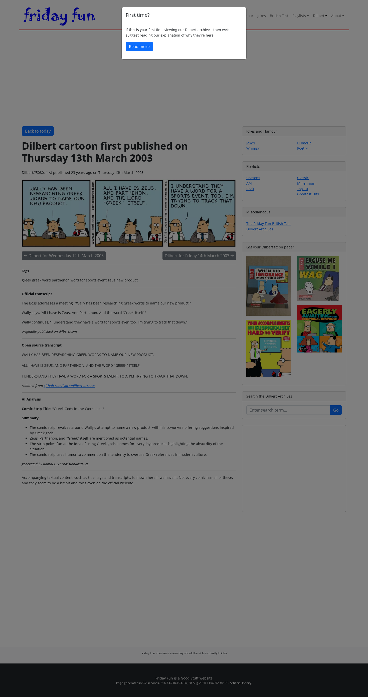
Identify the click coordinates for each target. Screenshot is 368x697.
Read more (139, 46)
